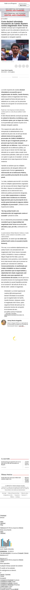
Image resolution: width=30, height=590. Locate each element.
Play (1, 525)
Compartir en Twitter (5, 581)
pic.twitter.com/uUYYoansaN (13, 312)
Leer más (21, 326)
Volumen (2, 523)
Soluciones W (24, 495)
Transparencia (17, 495)
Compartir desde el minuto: (9, 589)
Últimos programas (13, 528)
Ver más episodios (5, 553)
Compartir (20, 553)
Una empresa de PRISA (15, 501)
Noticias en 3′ (4, 528)
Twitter (19, 66)
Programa (14, 3)
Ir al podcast (14, 553)
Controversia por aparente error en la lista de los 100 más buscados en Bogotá (11, 463)
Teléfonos (12, 496)
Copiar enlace (4, 586)
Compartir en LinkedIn (6, 583)
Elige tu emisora (23, 5)
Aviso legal (4, 493)
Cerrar (2, 561)
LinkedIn (23, 66)
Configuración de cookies (8, 495)
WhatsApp (27, 66)
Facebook (16, 66)
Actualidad (4, 18)
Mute (1, 521)
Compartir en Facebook (6, 580)
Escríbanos (18, 496)
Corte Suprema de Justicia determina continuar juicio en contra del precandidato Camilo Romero (13, 111)
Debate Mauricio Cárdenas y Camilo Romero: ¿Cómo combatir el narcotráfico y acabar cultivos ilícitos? (15, 234)
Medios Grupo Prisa (15, 505)
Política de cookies (24, 493)
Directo (21, 528)
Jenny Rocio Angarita (7, 70)
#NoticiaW (7, 291)
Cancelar (7, 574)
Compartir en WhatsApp (7, 584)
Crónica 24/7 (3, 547)
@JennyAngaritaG (13, 70)
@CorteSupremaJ (15, 293)
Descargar (3, 588)
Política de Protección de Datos (13, 493)
